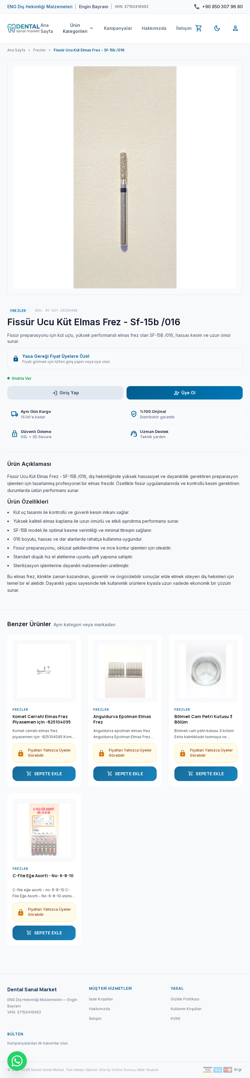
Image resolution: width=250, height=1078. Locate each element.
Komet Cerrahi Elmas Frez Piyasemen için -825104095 (41, 719)
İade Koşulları (101, 999)
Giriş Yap (65, 392)
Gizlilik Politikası (185, 999)
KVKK (175, 1018)
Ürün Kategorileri (78, 28)
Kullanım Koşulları (186, 1008)
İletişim (183, 28)
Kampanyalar (118, 28)
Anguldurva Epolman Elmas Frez (122, 719)
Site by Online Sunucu (118, 1070)
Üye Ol (184, 392)
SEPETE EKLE (44, 773)
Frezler (39, 50)
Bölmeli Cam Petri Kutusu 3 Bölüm (203, 719)
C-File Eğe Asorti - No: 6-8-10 (42, 875)
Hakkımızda (154, 28)
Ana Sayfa (47, 28)
